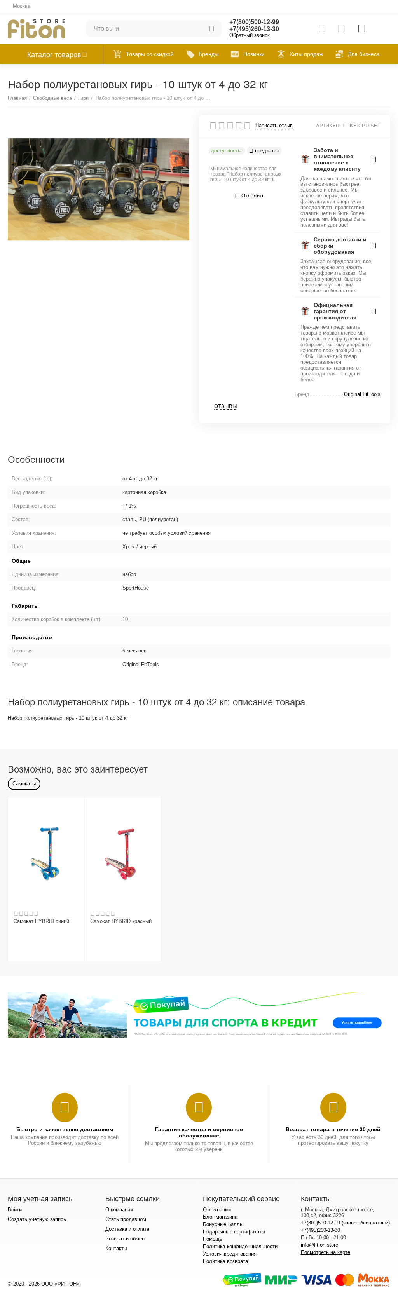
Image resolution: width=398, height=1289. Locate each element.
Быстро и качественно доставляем (64, 1129)
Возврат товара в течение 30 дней (333, 1129)
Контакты (116, 1248)
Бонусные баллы (223, 1224)
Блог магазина (220, 1217)
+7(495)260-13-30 (254, 29)
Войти (15, 1209)
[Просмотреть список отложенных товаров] (341, 28)
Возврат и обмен (125, 1239)
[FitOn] (36, 28)
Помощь (212, 1239)
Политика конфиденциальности (240, 1246)
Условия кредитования (229, 1254)
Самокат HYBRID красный (121, 921)
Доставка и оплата (127, 1229)
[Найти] (212, 28)
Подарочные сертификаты (234, 1232)
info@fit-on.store (319, 1245)
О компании (119, 1209)
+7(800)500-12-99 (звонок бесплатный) (345, 1223)
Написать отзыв (274, 125)
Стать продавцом (125, 1219)
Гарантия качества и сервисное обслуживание (199, 1132)
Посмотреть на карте (325, 1252)
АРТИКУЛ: (328, 126)
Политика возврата (225, 1261)
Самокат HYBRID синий (41, 921)
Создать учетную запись (37, 1219)
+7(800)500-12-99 (254, 22)
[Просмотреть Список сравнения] (322, 28)
